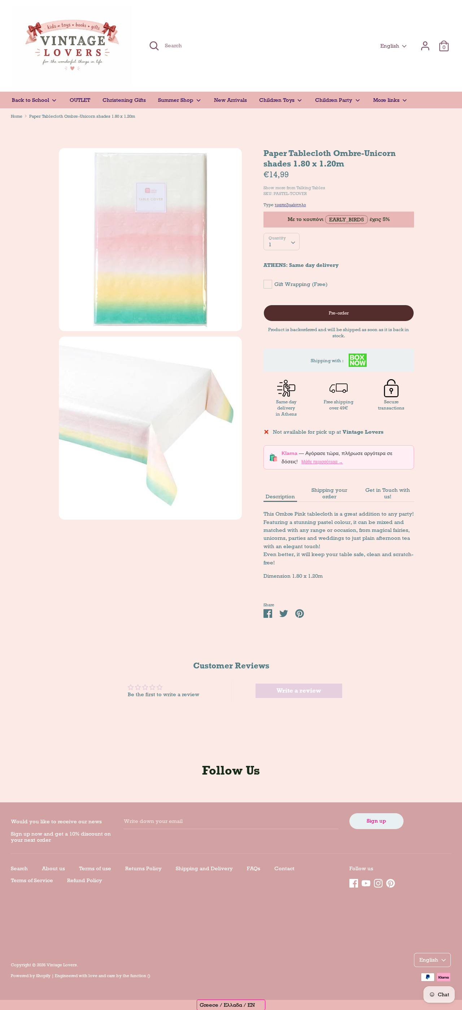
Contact (284, 868)
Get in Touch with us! (387, 493)
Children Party (334, 100)
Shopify (43, 975)
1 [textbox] (270, 244)
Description (280, 496)
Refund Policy (84, 880)
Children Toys (277, 100)
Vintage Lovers (62, 964)
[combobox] (281, 241)
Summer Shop (176, 100)
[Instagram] (378, 882)
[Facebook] (353, 882)
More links (387, 100)
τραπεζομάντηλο (290, 204)
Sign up (376, 821)
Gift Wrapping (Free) (301, 284)
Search (19, 868)
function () (140, 975)
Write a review (298, 690)
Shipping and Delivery (204, 868)
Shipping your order (329, 493)
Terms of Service (32, 880)
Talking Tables (310, 187)
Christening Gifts (124, 100)
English (389, 46)
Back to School (31, 100)
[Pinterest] (390, 882)
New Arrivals (230, 100)
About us (53, 868)
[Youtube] (366, 882)
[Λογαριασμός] (425, 42)
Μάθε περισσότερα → (322, 461)
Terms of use (95, 868)
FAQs (253, 868)
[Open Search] (154, 46)
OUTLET (80, 100)
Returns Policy (143, 868)
